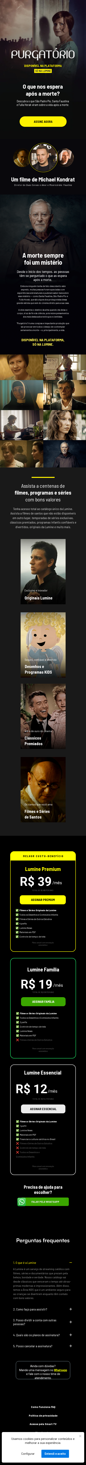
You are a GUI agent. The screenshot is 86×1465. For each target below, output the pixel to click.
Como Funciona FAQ (43, 1407)
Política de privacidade (43, 1415)
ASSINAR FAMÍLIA (43, 1001)
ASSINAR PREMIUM (43, 900)
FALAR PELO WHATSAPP (45, 1202)
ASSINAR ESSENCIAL (43, 1109)
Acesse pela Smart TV (43, 1424)
